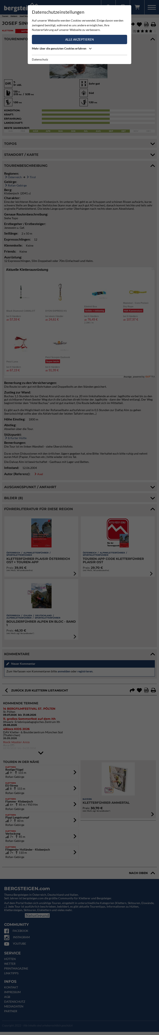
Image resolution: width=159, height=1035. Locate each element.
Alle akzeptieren (79, 39)
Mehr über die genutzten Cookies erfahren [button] (59, 48)
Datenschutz (40, 59)
